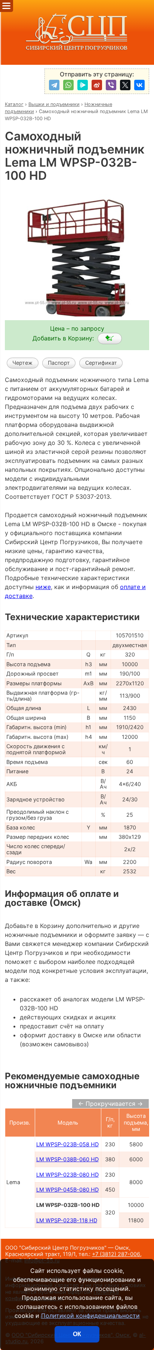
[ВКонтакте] (139, 85)
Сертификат (101, 363)
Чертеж (22, 363)
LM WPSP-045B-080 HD (67, 1189)
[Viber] (111, 85)
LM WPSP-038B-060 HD (67, 1159)
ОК (77, 1334)
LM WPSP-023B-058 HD (67, 1144)
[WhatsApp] (68, 85)
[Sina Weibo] (96, 85)
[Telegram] (54, 85)
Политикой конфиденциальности (90, 1315)
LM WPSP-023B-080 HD (67, 1174)
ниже (43, 587)
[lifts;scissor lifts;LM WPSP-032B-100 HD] (110, 338)
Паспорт (59, 363)
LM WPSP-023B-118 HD (66, 1220)
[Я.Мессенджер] (82, 85)
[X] (125, 85)
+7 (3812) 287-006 (116, 1254)
